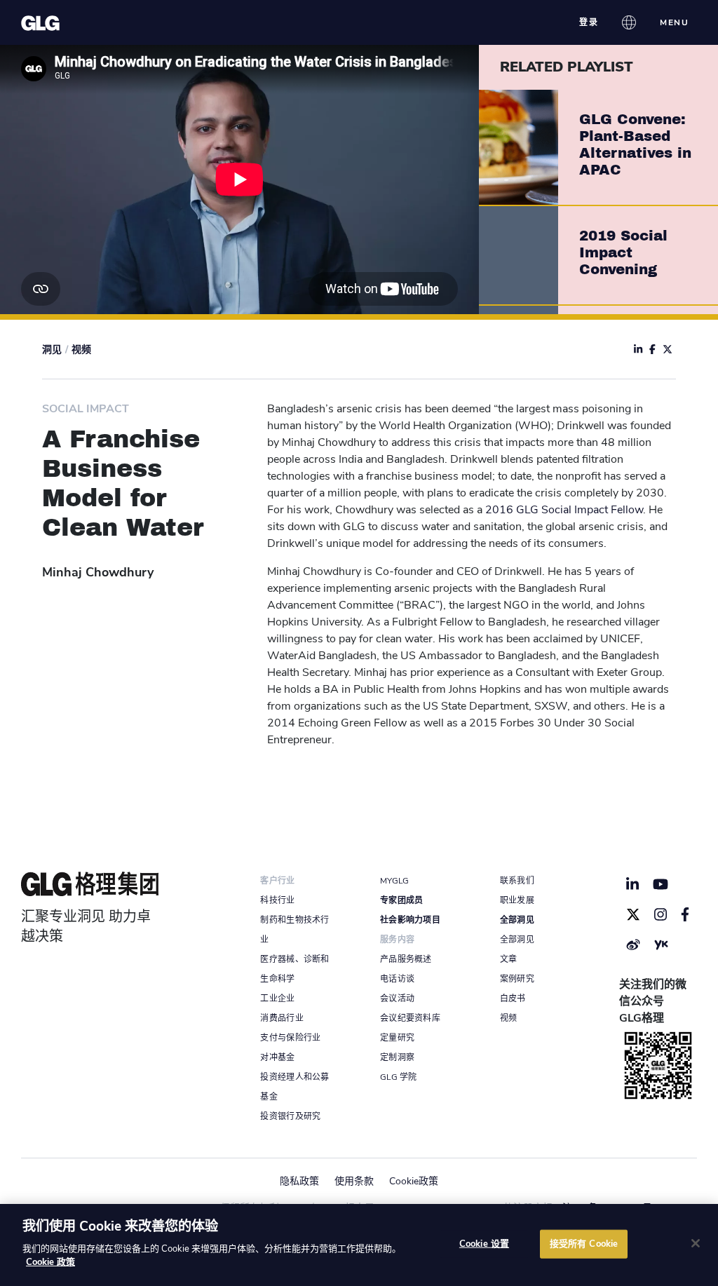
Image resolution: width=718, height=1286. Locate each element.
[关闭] (695, 1243)
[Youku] (661, 944)
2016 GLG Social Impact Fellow (564, 509)
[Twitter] (633, 914)
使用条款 (354, 1181)
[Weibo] (633, 944)
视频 (81, 349)
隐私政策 (299, 1181)
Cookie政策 (413, 1181)
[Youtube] (660, 884)
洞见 (52, 349)
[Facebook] (685, 914)
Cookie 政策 (50, 1262)
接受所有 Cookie (584, 1243)
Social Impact (85, 409)
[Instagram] (660, 914)
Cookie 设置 (484, 1243)
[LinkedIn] (632, 884)
